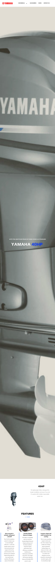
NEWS (39, 3)
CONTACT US (47, 3)
